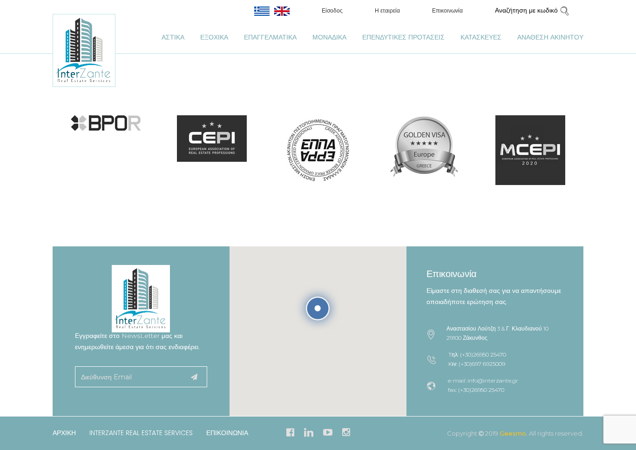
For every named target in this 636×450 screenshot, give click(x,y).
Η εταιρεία (387, 10)
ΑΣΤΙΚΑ (173, 37)
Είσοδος (332, 10)
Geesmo (513, 433)
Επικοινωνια (227, 432)
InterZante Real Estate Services (141, 432)
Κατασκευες (480, 37)
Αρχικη (64, 432)
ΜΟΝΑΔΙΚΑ (329, 37)
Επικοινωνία (447, 10)
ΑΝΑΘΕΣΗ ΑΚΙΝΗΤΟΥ (550, 37)
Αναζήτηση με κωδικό (527, 10)
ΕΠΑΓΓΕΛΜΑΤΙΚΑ (270, 37)
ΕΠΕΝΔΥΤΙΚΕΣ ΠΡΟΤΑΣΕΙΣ (403, 37)
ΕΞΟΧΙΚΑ (214, 37)
